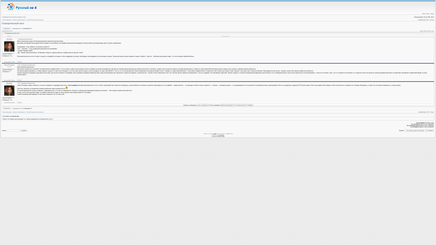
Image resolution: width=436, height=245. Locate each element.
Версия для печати (7, 31)
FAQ (423, 13)
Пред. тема (423, 31)
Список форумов (6, 19)
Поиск (428, 13)
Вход (432, 13)
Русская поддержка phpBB (218, 136)
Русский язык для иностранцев (34, 19)
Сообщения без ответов (9, 17)
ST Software (221, 135)
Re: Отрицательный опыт (27, 65)
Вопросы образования (19, 19)
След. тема (430, 31)
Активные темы (21, 17)
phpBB (214, 133)
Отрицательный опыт (13, 23)
